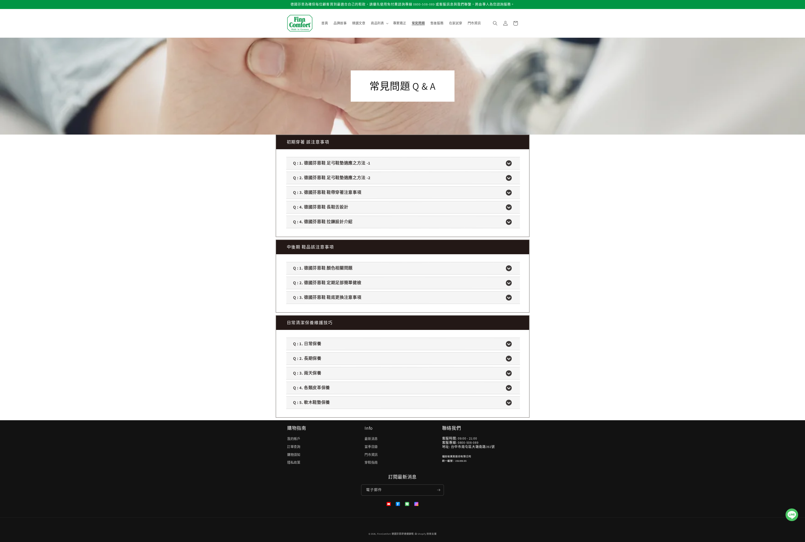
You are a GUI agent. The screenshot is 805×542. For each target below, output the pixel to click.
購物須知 (293, 455)
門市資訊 (371, 455)
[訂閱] (439, 490)
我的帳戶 (293, 439)
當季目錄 (371, 447)
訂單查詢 (293, 447)
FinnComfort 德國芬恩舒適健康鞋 (395, 533)
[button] (379, 23)
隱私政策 (293, 462)
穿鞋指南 (371, 462)
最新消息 (371, 439)
